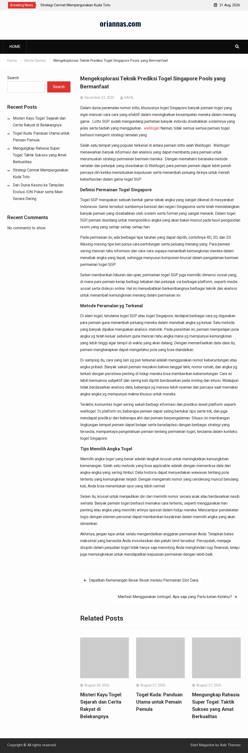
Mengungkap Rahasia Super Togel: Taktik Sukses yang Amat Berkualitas (39, 155)
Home (14, 46)
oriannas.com (120, 23)
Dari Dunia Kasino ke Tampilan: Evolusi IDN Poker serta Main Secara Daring (38, 192)
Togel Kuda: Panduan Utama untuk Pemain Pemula (159, 702)
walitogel (151, 128)
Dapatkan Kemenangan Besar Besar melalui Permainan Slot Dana (143, 580)
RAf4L (129, 98)
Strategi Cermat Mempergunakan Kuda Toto (75, 5)
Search (13, 78)
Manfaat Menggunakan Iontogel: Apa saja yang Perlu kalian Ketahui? (175, 596)
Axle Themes (230, 745)
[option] (84, 5)
